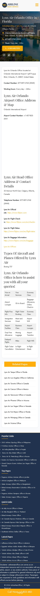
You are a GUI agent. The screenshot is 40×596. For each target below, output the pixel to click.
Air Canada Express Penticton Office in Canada (18, 519)
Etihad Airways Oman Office (11, 515)
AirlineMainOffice (8, 26)
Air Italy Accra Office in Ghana (12, 508)
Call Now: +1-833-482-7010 (20, 592)
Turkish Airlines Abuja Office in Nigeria (15, 557)
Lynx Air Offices (10, 246)
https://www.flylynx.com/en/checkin (20, 222)
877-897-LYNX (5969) (13, 39)
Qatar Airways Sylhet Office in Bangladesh (16, 484)
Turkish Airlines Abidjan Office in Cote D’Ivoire (17, 550)
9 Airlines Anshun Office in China (13, 446)
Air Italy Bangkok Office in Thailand (13, 512)
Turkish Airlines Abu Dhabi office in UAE (15, 553)
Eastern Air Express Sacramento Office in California (19, 460)
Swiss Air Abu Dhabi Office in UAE (14, 453)
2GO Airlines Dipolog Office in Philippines (16, 442)
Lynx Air (19, 26)
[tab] (36, 5)
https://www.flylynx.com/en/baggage (18, 240)
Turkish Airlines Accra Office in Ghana (15, 560)
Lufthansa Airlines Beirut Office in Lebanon (16, 543)
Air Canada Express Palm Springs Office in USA (18, 522)
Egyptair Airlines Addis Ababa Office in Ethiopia (18, 546)
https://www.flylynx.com (17, 212)
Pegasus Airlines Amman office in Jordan (15, 477)
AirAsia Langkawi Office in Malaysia (14, 480)
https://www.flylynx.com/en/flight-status (19, 231)
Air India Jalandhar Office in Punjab (14, 449)
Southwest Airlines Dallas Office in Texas (15, 532)
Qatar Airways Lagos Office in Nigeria (15, 497)
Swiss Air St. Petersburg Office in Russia (15, 456)
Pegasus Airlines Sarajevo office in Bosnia (16, 493)
